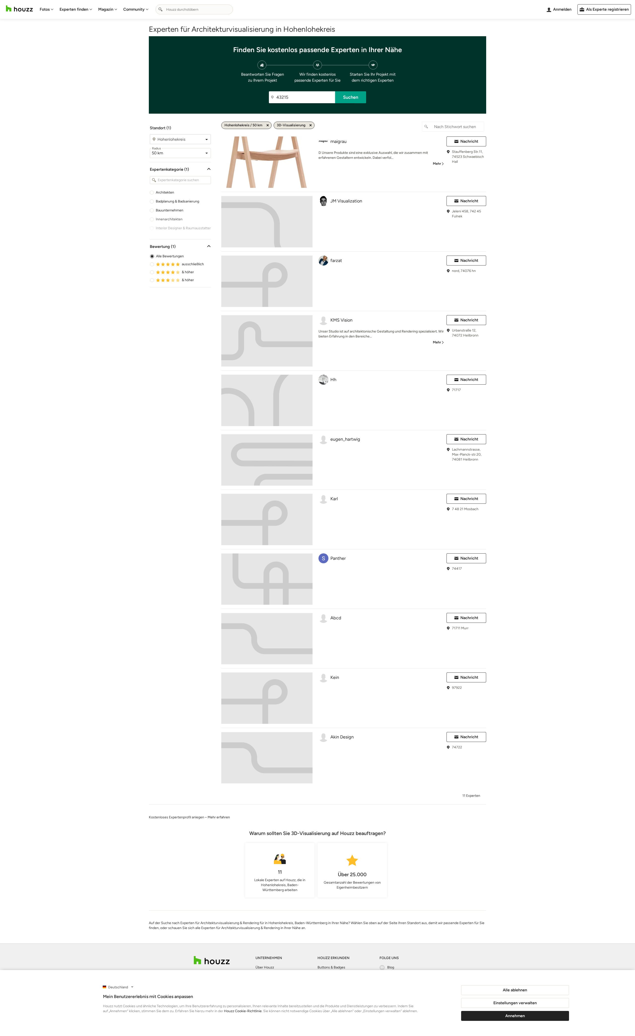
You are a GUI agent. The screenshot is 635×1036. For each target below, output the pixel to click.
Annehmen (515, 1015)
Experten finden (74, 9)
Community (134, 9)
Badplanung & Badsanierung (177, 201)
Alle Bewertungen (170, 256)
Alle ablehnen (515, 990)
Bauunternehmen (169, 210)
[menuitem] (47, 9)
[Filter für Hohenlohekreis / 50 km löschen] (267, 125)
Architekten (165, 192)
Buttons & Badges (331, 967)
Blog (390, 967)
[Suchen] (160, 9)
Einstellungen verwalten (515, 1003)
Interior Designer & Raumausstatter (183, 228)
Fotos (45, 9)
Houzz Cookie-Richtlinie (243, 1011)
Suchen (350, 97)
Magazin (105, 9)
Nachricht (469, 141)
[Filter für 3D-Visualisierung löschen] (310, 125)
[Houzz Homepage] (19, 8)
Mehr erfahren (219, 817)
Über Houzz (264, 967)
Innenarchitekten (169, 219)
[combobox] (194, 9)
